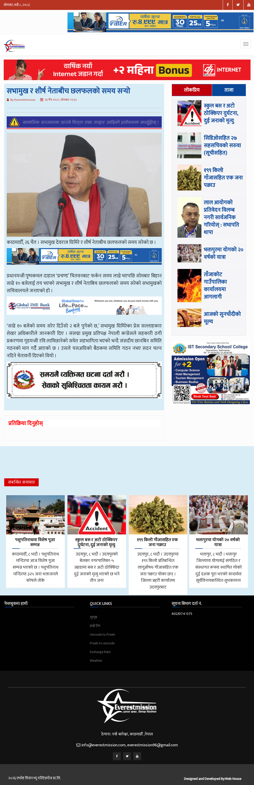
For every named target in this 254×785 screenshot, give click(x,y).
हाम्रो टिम (95, 626)
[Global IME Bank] (84, 309)
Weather (96, 660)
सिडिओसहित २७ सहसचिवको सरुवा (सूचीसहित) (222, 145)
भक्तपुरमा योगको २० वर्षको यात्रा (223, 253)
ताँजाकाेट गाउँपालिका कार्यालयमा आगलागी (215, 285)
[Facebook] (117, 756)
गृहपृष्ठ (93, 617)
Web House (233, 779)
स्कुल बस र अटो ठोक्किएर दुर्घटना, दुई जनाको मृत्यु (221, 113)
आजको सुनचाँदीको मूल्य (222, 318)
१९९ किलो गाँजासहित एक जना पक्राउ (223, 178)
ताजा (228, 90)
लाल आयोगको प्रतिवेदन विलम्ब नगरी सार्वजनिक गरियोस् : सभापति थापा (221, 217)
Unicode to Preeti (102, 634)
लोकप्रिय (192, 90)
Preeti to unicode (102, 643)
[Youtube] (137, 756)
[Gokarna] (84, 384)
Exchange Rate (100, 652)
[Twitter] (127, 756)
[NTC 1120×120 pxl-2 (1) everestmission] (84, 260)
